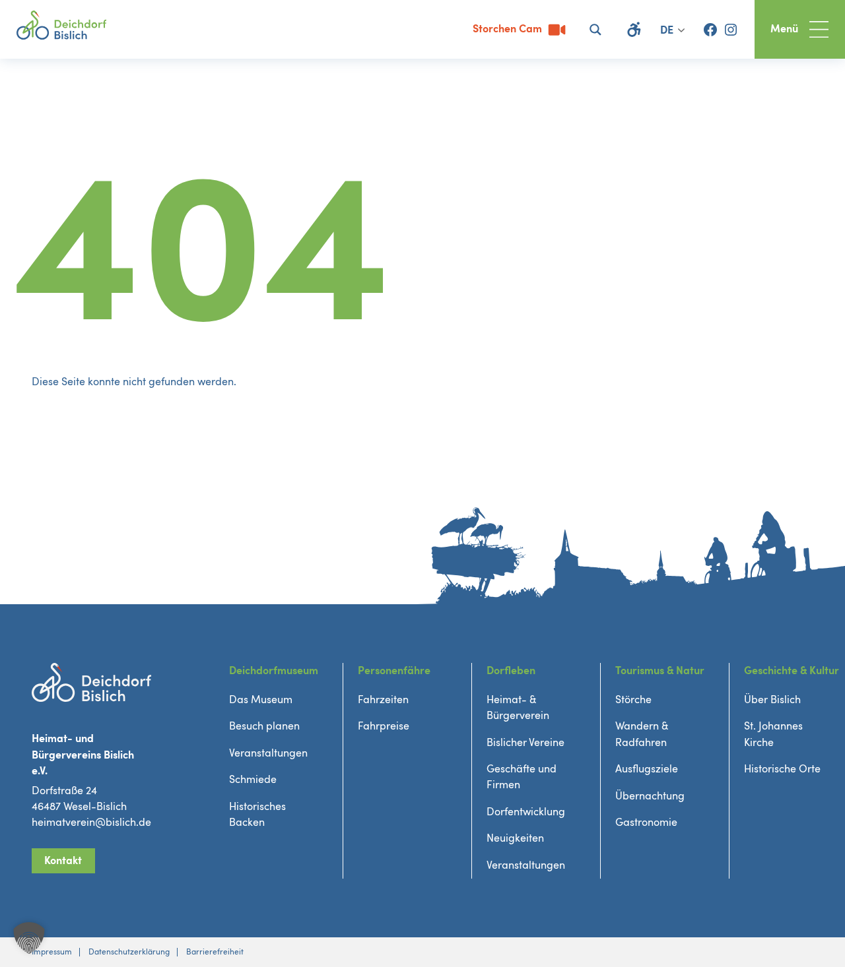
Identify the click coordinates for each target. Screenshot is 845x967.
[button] (29, 938)
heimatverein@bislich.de (91, 822)
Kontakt (63, 861)
